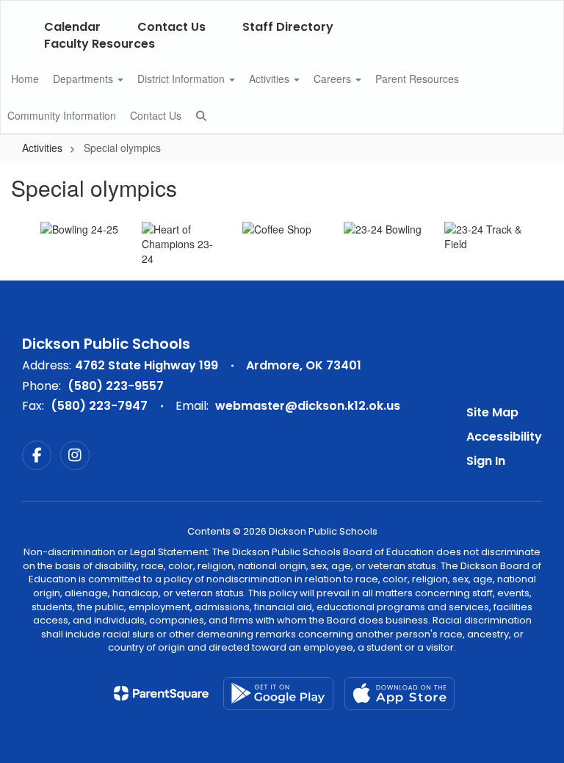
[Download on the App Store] (399, 693)
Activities (270, 78)
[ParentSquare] (161, 693)
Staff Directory (287, 26)
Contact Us (171, 26)
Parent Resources (417, 78)
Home (25, 78)
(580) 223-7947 (99, 405)
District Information (182, 78)
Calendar (72, 26)
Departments (84, 78)
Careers (334, 78)
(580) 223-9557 (116, 385)
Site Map (492, 412)
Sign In (485, 460)
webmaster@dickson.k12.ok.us (307, 405)
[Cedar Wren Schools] (282, 10)
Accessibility (504, 436)
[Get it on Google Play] (278, 693)
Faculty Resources (99, 43)
